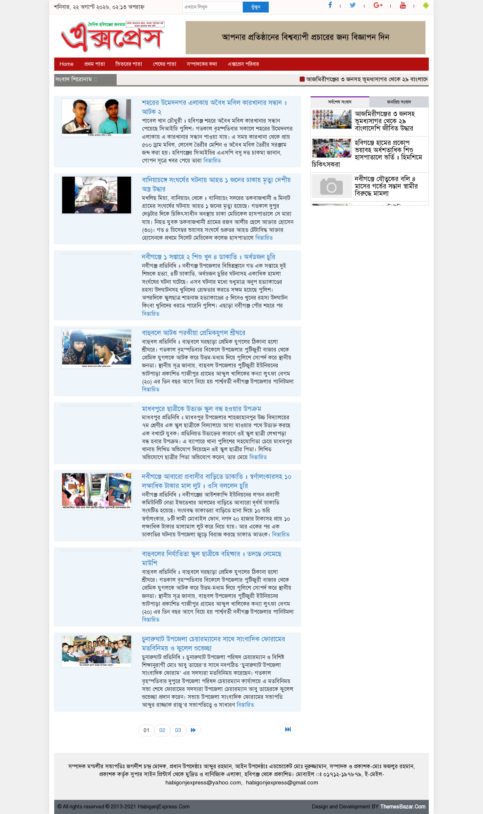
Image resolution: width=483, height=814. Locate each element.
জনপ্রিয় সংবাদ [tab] (399, 102)
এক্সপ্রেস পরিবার (243, 64)
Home (66, 64)
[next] (193, 730)
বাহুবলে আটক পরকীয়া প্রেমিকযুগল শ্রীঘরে (193, 333)
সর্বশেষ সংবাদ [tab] (340, 102)
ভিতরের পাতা (129, 64)
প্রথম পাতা (94, 64)
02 (162, 730)
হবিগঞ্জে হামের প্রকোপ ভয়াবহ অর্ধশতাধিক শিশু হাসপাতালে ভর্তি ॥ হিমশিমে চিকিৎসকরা (367, 154)
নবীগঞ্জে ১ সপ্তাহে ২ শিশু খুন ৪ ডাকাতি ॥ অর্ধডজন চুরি (208, 257)
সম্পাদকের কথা (202, 64)
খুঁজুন (255, 7)
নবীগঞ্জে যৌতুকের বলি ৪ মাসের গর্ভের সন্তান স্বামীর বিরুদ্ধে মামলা (386, 186)
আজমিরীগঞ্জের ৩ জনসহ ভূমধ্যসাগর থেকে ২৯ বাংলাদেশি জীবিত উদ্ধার (375, 79)
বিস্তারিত (212, 160)
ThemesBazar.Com (403, 806)
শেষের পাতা (164, 64)
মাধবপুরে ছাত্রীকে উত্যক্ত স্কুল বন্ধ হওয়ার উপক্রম (201, 409)
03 (178, 730)
